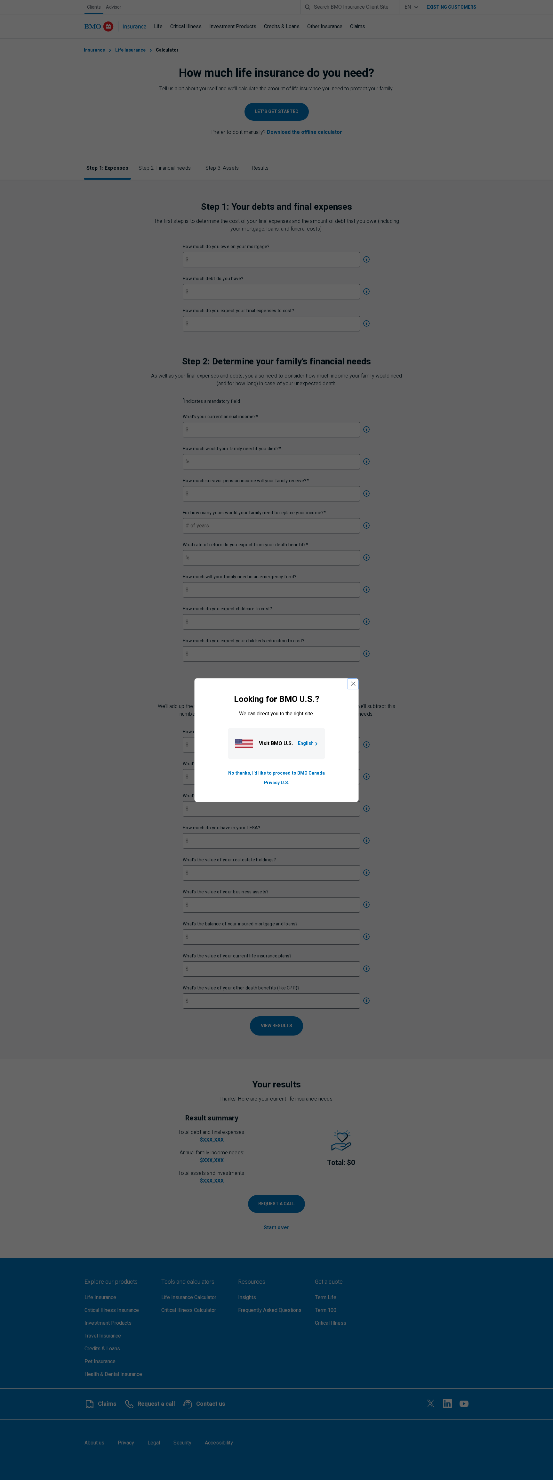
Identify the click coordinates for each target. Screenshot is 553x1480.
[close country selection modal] (353, 684)
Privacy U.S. (276, 782)
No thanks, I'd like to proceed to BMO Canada (276, 773)
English (306, 743)
